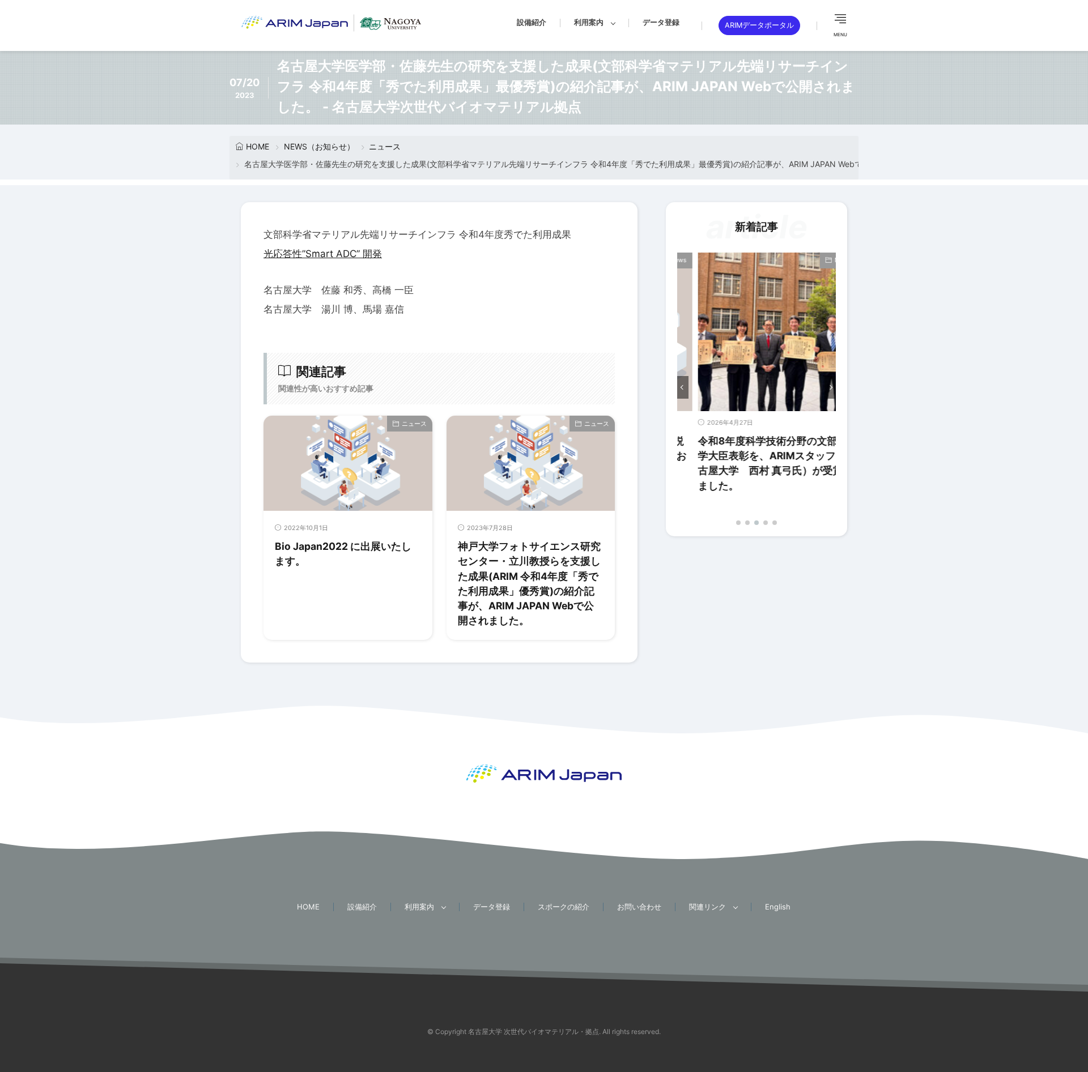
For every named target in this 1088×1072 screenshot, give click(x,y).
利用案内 (589, 22)
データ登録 (661, 22)
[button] (682, 387)
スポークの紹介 (563, 906)
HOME (257, 146)
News (822, 260)
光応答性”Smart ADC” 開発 (323, 253)
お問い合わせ (639, 906)
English (777, 906)
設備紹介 (531, 22)
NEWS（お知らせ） (319, 146)
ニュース (385, 146)
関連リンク (707, 906)
